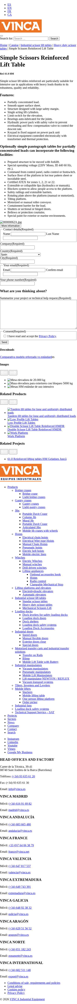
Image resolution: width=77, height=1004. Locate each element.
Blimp (26, 658)
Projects (12, 715)
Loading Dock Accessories (38, 628)
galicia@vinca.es (18, 914)
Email (6, 269)
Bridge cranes (23, 490)
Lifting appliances (33, 571)
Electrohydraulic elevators (37, 591)
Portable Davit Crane (34, 513)
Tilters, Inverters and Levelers (32, 685)
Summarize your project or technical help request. (35, 298)
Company (12, 243)
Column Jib (29, 517)
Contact (12, 729)
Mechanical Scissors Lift (36, 608)
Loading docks (24, 611)
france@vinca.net (18, 851)
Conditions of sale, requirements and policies (33, 982)
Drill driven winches (34, 567)
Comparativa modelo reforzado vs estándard (26, 357)
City (9, 258)
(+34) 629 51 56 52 (20, 928)
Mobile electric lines (34, 554)
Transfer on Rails (32, 655)
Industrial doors (24, 631)
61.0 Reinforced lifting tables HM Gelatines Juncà (37, 459)
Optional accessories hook (45, 574)
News (10, 722)
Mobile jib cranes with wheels (40, 530)
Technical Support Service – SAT (34, 712)
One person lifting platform (38, 698)
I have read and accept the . (32, 336)
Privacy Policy (47, 336)
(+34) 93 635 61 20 (23, 776)
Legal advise (14, 986)
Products (12, 487)
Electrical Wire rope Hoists (38, 540)
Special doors (30, 645)
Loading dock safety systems (39, 624)
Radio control (38, 581)
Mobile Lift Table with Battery (40, 661)
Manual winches (32, 564)
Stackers (27, 692)
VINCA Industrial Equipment (27, 999)
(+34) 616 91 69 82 (20, 803)
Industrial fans (23, 705)
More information (10, 225)
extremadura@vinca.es (21, 893)
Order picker (29, 702)
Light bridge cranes (33, 497)
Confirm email (54, 269)
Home (3, 45)
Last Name (52, 233)
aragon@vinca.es (18, 934)
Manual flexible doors (35, 638)
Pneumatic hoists (32, 547)
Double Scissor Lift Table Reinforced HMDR (34, 429)
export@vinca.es (18, 976)
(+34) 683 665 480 (20, 824)
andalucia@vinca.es (20, 830)
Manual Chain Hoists (34, 544)
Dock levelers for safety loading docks (45, 614)
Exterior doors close (34, 641)
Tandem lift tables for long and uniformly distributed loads (41, 416)
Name (6, 233)
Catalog (14, 45)
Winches (20, 557)
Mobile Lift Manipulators (37, 675)
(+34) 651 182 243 (20, 949)
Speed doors (29, 635)
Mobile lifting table (33, 695)
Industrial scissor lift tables (36, 45)
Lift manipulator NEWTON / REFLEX (45, 678)
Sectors (11, 719)
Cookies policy (16, 989)
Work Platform (16, 436)
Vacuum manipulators (35, 668)
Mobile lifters (23, 688)
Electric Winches (32, 561)
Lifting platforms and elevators (33, 587)
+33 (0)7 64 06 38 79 (21, 845)
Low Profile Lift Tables (21, 422)
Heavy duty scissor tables (37, 604)
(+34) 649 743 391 (20, 886)
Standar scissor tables (34, 601)
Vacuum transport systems (37, 682)
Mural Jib (28, 520)
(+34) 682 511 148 (20, 970)
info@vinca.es (16, 789)
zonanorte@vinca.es (20, 955)
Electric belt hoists (33, 550)
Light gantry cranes (33, 507)
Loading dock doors (34, 618)
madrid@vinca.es (18, 810)
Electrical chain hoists (35, 537)
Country (11, 251)
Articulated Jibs (31, 527)
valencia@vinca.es (19, 872)
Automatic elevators (34, 594)
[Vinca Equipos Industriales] (21, 31)
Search (11, 732)
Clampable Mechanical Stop (46, 584)
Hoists (18, 534)
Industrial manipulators (28, 665)
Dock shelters (30, 621)
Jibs (17, 510)
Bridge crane (30, 493)
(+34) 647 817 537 (20, 866)
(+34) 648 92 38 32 (20, 907)
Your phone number (18, 279)
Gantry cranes (23, 500)
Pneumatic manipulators (36, 672)
